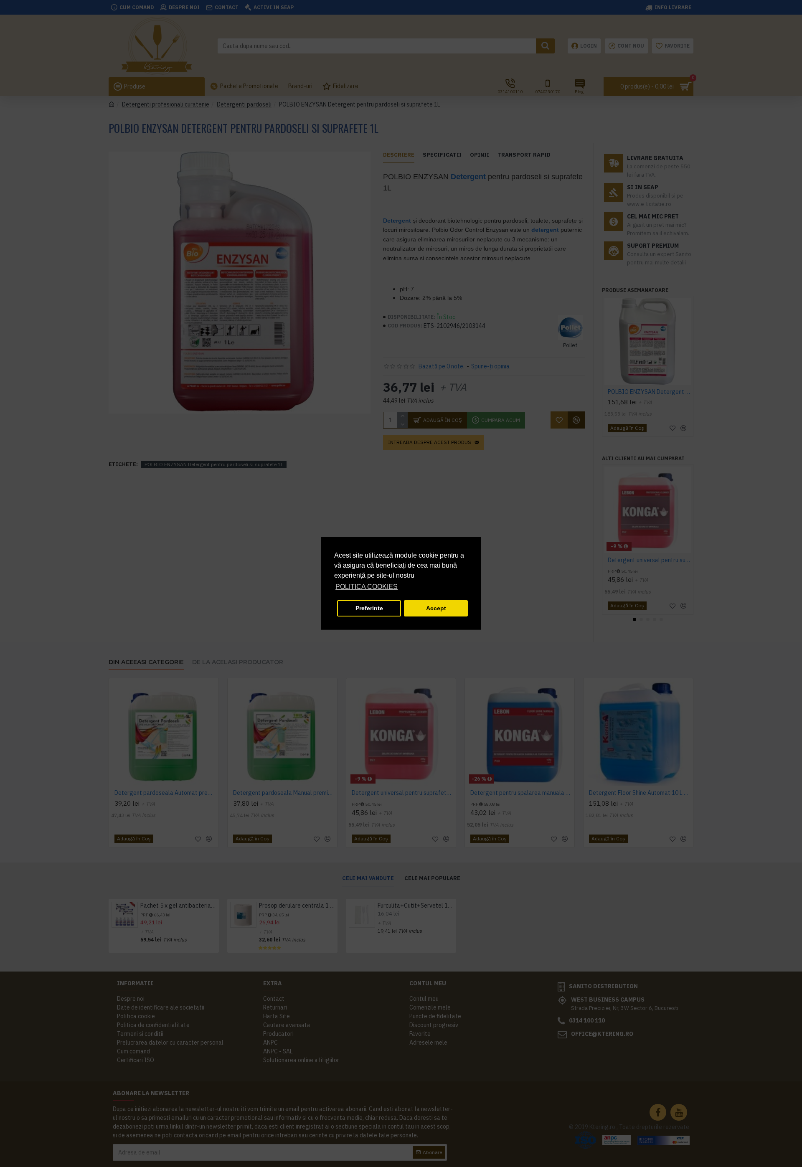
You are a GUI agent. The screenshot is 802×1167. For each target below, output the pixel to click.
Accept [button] (436, 608)
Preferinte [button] (369, 608)
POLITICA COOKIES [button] (366, 586)
